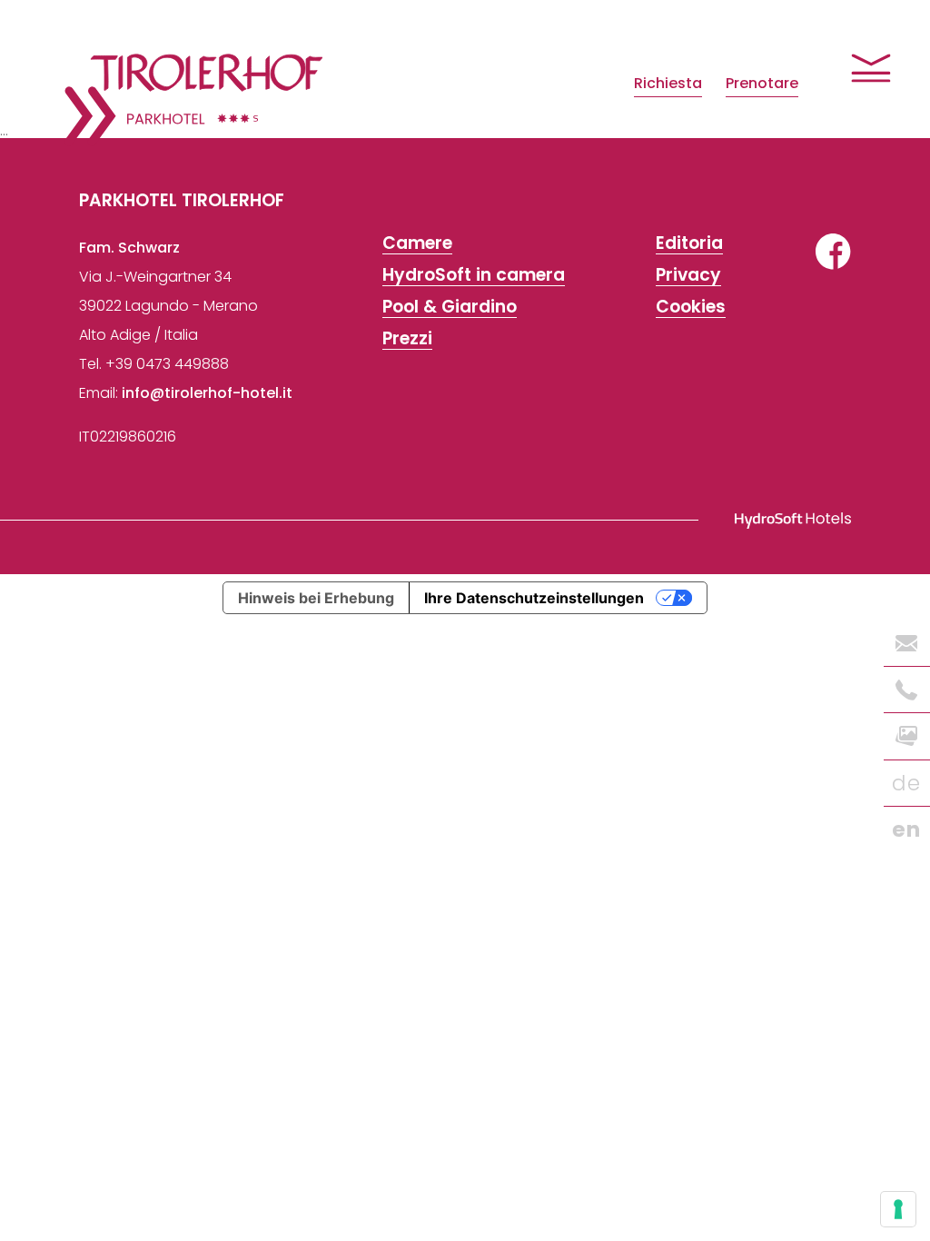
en (906, 829)
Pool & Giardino (449, 307)
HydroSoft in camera (473, 275)
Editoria (689, 243)
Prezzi (407, 339)
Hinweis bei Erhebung (316, 598)
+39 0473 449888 (167, 363)
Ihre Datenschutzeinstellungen (534, 598)
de (906, 783)
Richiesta (668, 83)
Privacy (688, 275)
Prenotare (762, 83)
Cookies (691, 307)
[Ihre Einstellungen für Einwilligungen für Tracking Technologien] (898, 1209)
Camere (417, 243)
